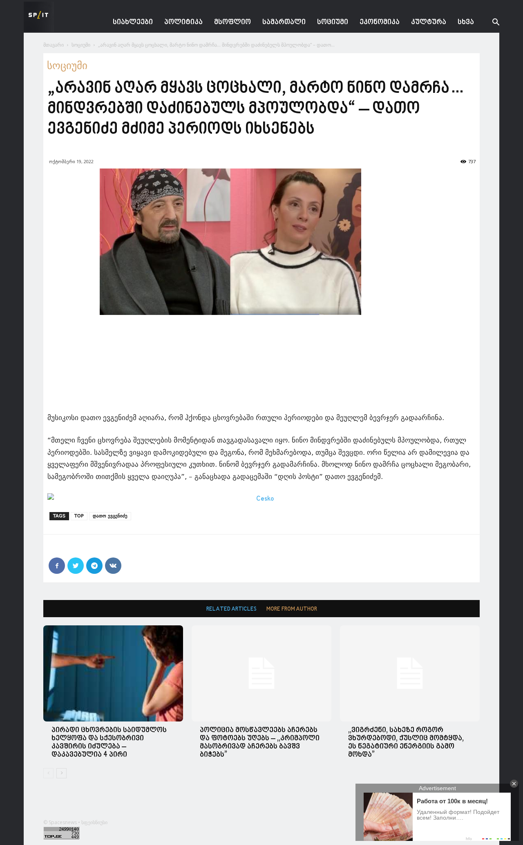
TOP (79, 516)
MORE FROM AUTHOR (291, 609)
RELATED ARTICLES (231, 609)
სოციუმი (332, 22)
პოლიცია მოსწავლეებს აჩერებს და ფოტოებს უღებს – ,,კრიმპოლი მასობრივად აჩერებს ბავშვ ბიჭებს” (260, 742)
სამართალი (284, 22)
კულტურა (428, 22)
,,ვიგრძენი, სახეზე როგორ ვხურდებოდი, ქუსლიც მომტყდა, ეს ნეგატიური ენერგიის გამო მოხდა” (406, 742)
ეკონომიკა (380, 22)
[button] (489, 23)
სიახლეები (133, 22)
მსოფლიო (232, 22)
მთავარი (53, 44)
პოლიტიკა (183, 22)
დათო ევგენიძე (110, 516)
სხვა (466, 22)
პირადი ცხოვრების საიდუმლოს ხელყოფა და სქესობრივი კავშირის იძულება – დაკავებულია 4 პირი (109, 742)
